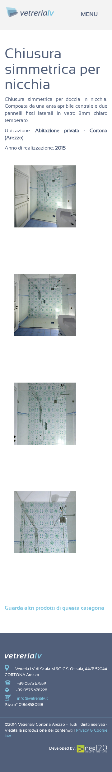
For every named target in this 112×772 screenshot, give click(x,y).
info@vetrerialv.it (32, 699)
